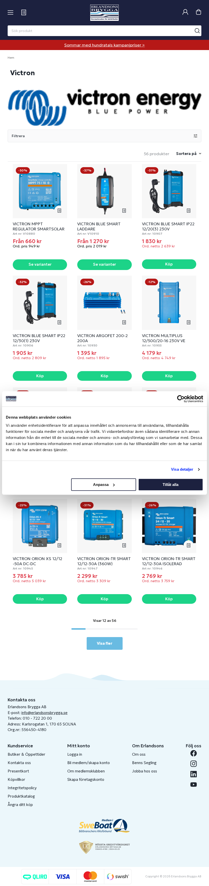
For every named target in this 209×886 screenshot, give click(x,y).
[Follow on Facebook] (193, 753)
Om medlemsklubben (86, 771)
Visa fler (104, 643)
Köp (169, 264)
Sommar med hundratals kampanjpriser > (104, 45)
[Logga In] (185, 12)
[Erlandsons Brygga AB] (104, 13)
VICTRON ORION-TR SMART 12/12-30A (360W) (104, 561)
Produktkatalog (21, 796)
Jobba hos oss (144, 771)
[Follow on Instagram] (193, 763)
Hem (11, 57)
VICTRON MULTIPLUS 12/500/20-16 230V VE (163, 338)
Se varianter (40, 264)
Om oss (139, 754)
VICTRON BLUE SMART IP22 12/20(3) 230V (168, 226)
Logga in (74, 754)
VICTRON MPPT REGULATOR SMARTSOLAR (38, 226)
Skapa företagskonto (85, 779)
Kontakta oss (19, 762)
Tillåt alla (170, 484)
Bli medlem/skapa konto (88, 762)
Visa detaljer (182, 469)
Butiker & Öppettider (26, 754)
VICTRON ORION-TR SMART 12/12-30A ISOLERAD (168, 561)
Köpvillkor (16, 779)
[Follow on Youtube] (193, 784)
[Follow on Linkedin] (193, 774)
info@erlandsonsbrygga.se (44, 712)
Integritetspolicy (22, 787)
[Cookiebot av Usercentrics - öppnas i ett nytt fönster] (181, 399)
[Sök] (197, 30)
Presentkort (18, 771)
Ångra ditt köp (20, 804)
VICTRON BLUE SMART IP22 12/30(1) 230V (39, 338)
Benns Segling (144, 762)
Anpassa (101, 484)
